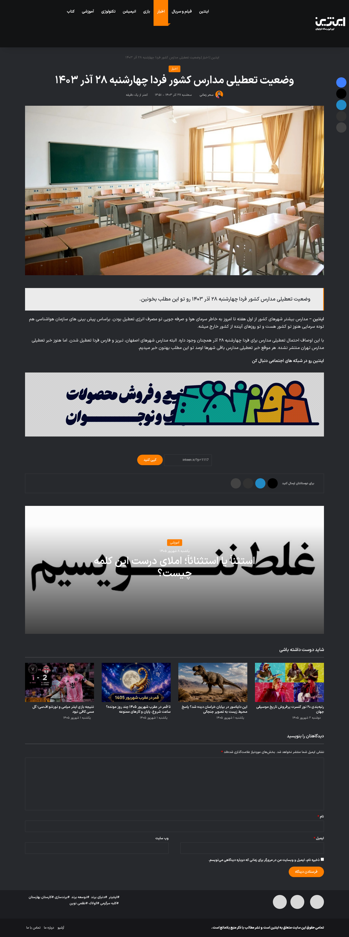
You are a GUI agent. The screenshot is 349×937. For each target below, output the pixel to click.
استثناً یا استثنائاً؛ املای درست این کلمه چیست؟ (174, 567)
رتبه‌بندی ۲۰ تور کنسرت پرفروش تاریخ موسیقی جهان (290, 709)
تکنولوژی (108, 12)
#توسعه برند (80, 897)
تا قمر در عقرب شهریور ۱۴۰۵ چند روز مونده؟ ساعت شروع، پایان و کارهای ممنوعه (138, 709)
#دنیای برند (99, 897)
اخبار (161, 12)
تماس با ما (33, 927)
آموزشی (88, 12)
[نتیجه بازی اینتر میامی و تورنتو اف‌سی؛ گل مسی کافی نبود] (59, 682)
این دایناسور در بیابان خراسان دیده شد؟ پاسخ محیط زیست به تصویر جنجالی (214, 709)
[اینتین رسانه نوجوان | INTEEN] (330, 23)
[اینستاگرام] (309, 369)
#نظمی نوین (78, 903)
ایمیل (319, 838)
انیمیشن (129, 12)
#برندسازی (62, 897)
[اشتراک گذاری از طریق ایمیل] (248, 483)
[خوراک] (284, 369)
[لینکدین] (260, 483)
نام (321, 816)
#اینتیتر (114, 897)
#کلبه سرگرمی (109, 903)
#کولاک (94, 903)
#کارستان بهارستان (41, 897)
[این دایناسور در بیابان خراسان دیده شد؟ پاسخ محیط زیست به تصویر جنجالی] (212, 682)
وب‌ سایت (162, 838)
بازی (146, 12)
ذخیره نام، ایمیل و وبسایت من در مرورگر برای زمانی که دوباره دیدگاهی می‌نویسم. (264, 860)
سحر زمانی (207, 95)
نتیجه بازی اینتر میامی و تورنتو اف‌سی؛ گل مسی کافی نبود (63, 709)
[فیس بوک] (341, 82)
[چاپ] (236, 483)
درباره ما (49, 927)
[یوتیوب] (315, 369)
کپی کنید (150, 460)
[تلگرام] (296, 369)
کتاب (71, 12)
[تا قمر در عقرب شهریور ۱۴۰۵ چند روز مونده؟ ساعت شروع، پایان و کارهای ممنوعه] (136, 682)
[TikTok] (290, 369)
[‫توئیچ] (302, 369)
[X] (321, 369)
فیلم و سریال (182, 12)
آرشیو (60, 927)
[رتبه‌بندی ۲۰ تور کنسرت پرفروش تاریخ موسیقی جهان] (289, 682)
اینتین (204, 12)
